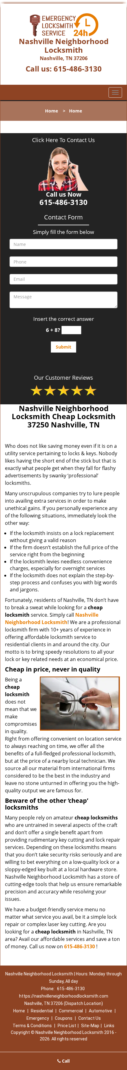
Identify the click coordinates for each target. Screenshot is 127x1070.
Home (51, 111)
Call (65, 1061)
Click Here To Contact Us (63, 140)
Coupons (63, 1018)
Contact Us (89, 1018)
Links (109, 1025)
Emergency (38, 1018)
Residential (42, 1010)
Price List (67, 1025)
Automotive (100, 1010)
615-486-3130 (78, 68)
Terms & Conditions (32, 1025)
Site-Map (90, 1025)
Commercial (71, 1010)
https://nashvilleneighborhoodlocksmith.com (63, 996)
